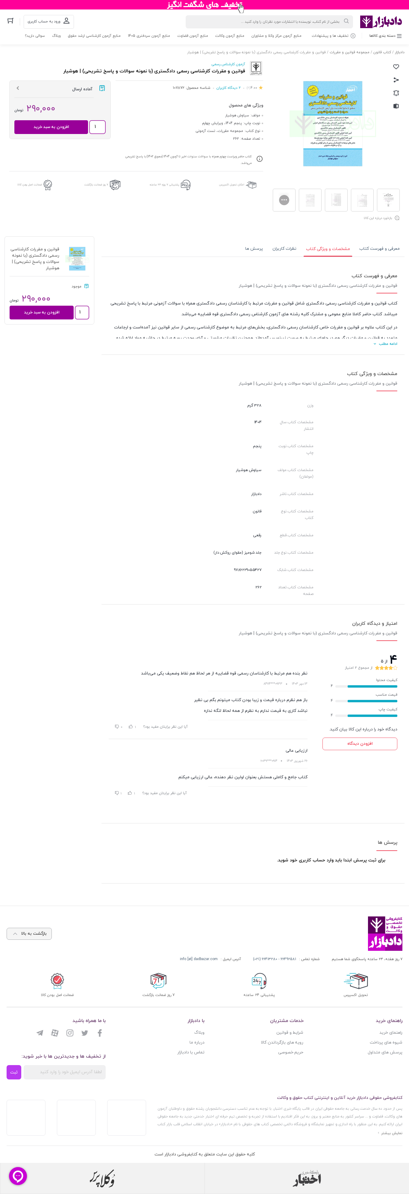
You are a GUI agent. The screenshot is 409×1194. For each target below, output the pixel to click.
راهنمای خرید (390, 1032)
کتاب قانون (382, 52)
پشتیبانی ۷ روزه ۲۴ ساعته (164, 185)
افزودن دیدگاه (360, 743)
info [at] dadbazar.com (199, 959)
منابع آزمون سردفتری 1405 (149, 35)
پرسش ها (254, 249)
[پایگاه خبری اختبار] (307, 1178)
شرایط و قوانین (290, 1032)
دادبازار (400, 52)
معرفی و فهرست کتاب (379, 249)
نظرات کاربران (284, 249)
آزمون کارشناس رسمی (228, 64)
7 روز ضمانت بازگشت (96, 185)
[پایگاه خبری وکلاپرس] (102, 1178)
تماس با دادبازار (191, 1052)
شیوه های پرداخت (386, 1042)
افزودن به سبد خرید (51, 127)
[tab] (380, 249)
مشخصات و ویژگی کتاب (328, 249)
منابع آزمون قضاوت (192, 35)
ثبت (14, 1072)
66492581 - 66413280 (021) (274, 959)
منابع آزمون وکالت (229, 35)
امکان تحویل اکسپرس (231, 185)
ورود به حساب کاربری (44, 21)
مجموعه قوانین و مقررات (349, 52)
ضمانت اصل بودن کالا (29, 185)
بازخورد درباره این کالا (378, 218)
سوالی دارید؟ (35, 35)
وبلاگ (56, 35)
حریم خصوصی (291, 1052)
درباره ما (197, 1042)
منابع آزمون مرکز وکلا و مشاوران (277, 35)
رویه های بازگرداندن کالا (282, 1042)
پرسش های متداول (385, 1052)
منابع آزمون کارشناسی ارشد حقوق (94, 35)
